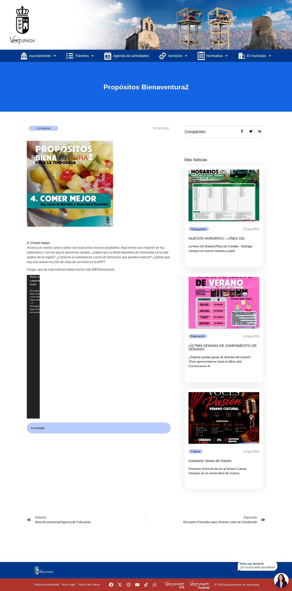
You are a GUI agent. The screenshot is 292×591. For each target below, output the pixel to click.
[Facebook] (111, 584)
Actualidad (43, 128)
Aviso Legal (68, 584)
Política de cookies (89, 584)
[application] (33, 347)
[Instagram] (128, 584)
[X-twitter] (119, 584)
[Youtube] (137, 584)
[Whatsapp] (154, 584)
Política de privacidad (46, 584)
